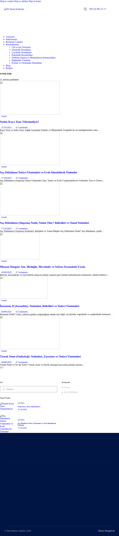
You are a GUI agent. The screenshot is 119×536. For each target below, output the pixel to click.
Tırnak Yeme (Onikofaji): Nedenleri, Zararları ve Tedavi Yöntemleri (40, 356)
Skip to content (7, 1)
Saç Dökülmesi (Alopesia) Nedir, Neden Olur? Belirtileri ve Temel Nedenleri (44, 222)
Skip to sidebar (21, 1)
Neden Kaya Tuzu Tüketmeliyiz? (19, 121)
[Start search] (4, 389)
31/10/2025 (6, 127)
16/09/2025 (6, 272)
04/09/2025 (6, 311)
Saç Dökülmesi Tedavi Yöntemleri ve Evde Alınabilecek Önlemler (38, 172)
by (97, 531)
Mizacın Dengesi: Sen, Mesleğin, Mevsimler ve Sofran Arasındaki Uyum (42, 266)
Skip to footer (35, 1)
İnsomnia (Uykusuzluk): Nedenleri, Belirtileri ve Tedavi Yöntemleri (39, 306)
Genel (4, 116)
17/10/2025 (6, 178)
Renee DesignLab (107, 531)
